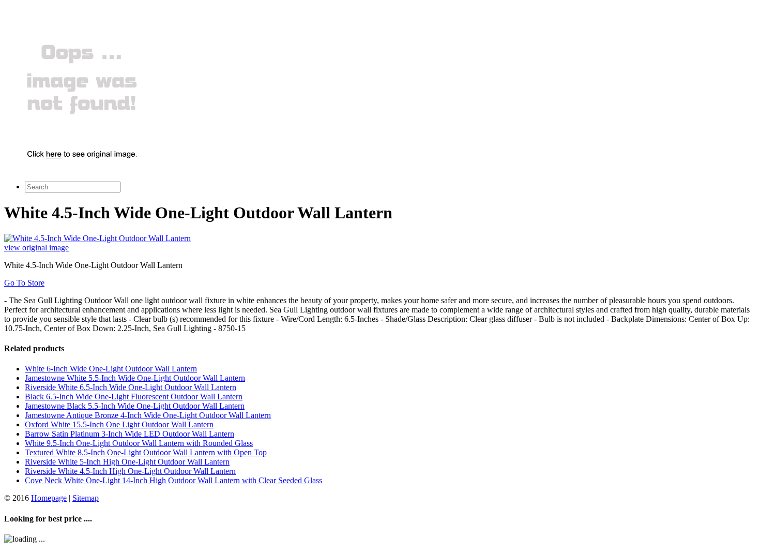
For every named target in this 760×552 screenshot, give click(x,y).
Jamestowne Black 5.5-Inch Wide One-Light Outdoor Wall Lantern (135, 405)
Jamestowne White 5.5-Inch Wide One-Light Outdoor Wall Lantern (135, 378)
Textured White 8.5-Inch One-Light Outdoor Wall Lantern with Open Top (146, 452)
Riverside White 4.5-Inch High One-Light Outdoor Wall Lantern (130, 471)
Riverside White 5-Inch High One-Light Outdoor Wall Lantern (127, 461)
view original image (36, 247)
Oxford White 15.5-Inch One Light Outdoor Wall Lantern (119, 424)
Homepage (49, 498)
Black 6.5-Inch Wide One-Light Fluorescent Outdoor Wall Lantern (133, 396)
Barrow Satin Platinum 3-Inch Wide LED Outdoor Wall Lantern (129, 433)
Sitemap (85, 498)
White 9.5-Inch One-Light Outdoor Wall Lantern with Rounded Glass (139, 443)
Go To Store (24, 282)
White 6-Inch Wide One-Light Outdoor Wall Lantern (111, 368)
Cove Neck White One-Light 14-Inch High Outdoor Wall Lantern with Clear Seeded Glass (173, 480)
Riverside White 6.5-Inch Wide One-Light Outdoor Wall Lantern (130, 387)
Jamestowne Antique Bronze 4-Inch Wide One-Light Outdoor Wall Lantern (148, 415)
